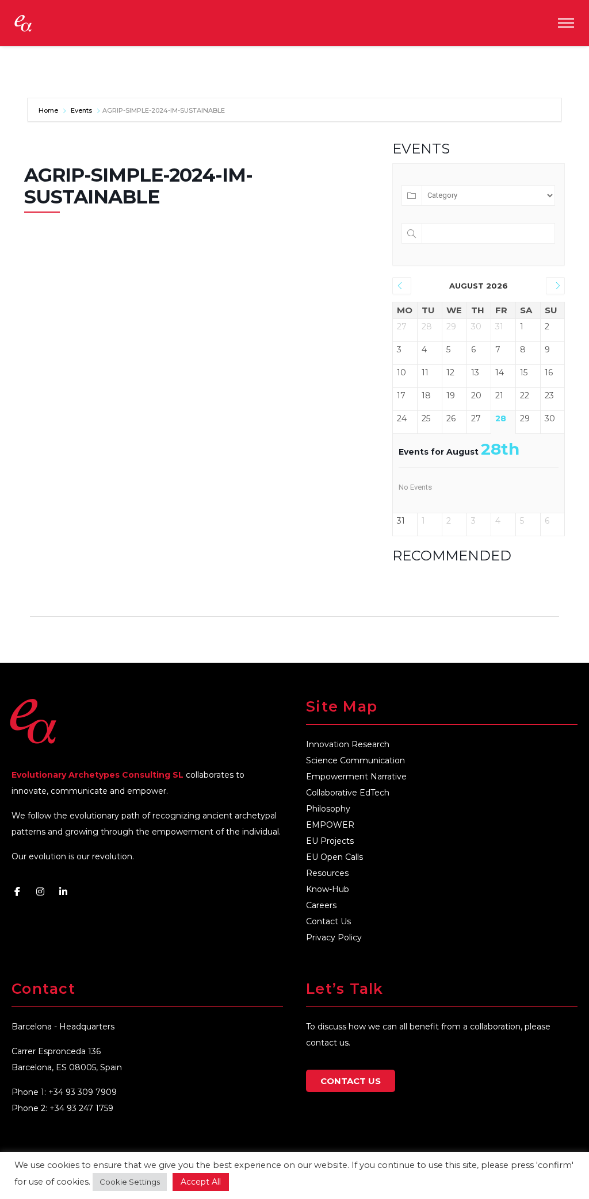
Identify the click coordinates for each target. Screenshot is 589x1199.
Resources (327, 873)
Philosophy (328, 809)
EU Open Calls (334, 857)
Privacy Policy (334, 937)
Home (49, 110)
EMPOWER (330, 825)
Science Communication (355, 760)
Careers (321, 905)
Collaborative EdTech (347, 792)
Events (81, 110)
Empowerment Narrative (356, 776)
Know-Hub (327, 889)
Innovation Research (347, 744)
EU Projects (330, 841)
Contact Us (328, 921)
